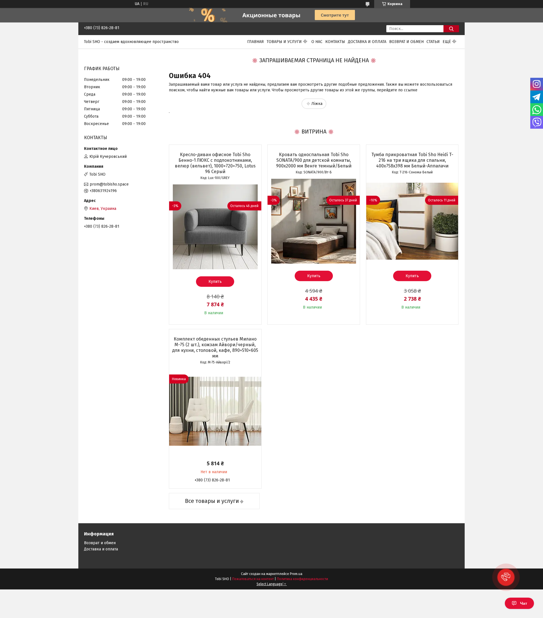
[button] (505, 577)
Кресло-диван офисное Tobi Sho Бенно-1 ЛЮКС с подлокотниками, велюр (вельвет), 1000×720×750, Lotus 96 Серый (215, 163)
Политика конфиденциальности (302, 579)
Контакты (335, 41)
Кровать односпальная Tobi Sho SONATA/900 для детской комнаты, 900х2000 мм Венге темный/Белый (314, 160)
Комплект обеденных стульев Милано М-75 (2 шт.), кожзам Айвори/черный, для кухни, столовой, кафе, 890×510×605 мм (215, 347)
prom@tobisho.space (109, 184)
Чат (523, 603)
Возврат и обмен (406, 41)
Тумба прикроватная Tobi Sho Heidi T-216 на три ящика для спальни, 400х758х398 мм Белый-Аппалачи (412, 160)
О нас (316, 41)
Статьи (433, 41)
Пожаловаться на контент (253, 579)
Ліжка (316, 103)
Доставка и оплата (367, 41)
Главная (255, 41)
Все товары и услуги (212, 501)
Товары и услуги (284, 41)
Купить (215, 281)
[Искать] (451, 28)
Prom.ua (296, 574)
